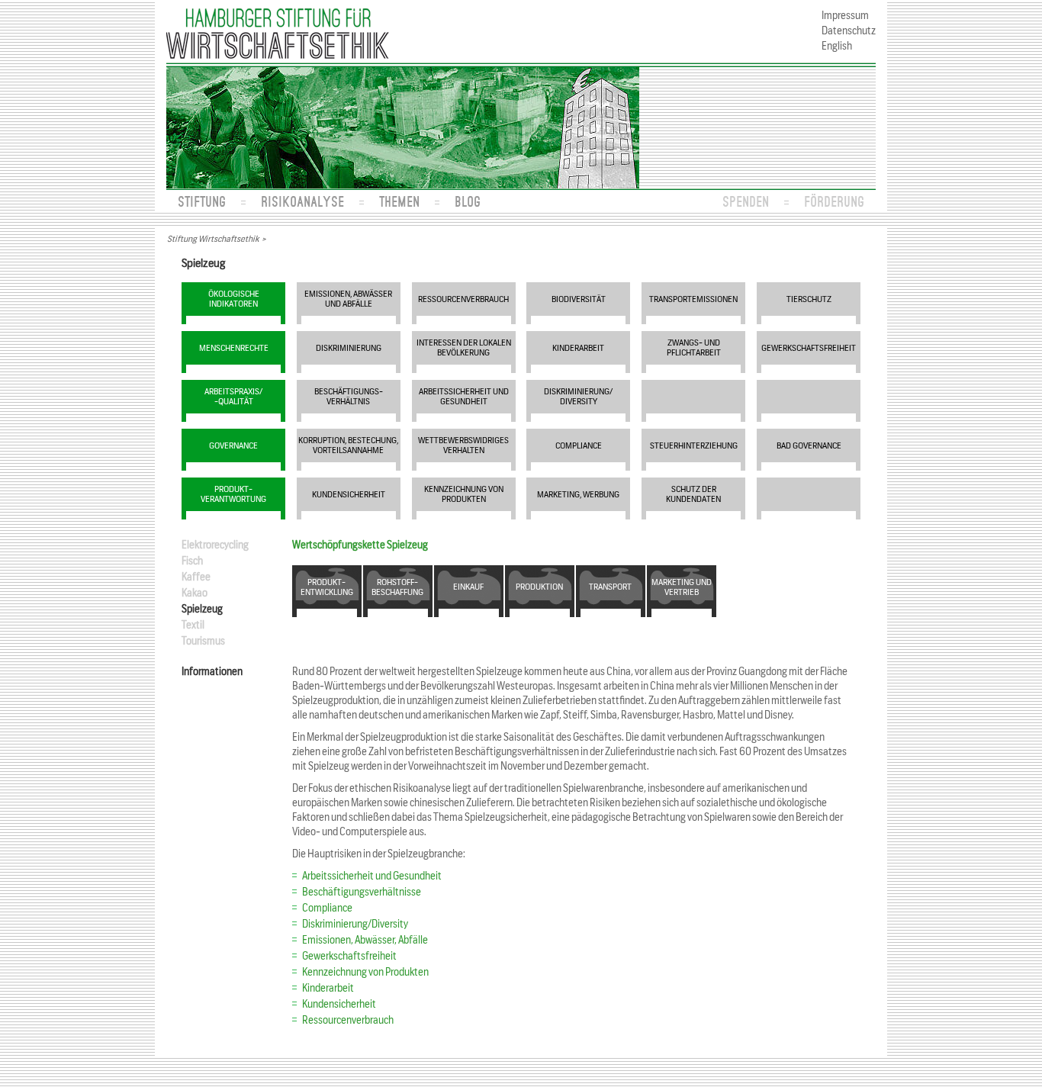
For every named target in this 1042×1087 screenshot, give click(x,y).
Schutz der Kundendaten (693, 494)
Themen (399, 201)
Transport (610, 586)
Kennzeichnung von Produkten (463, 494)
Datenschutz (849, 30)
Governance (233, 445)
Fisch (192, 561)
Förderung (834, 201)
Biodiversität (579, 299)
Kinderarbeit (578, 348)
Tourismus (203, 641)
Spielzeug (202, 609)
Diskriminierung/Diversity (355, 924)
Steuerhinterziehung (694, 445)
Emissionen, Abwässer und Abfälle (348, 298)
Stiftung (202, 201)
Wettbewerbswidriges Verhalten (463, 445)
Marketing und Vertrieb (681, 587)
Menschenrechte (234, 348)
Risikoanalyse (302, 201)
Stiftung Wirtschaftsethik (213, 238)
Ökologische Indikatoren (233, 298)
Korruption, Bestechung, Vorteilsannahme (348, 445)
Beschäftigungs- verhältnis (348, 396)
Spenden (745, 201)
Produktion (539, 586)
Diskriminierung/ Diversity (578, 396)
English (837, 46)
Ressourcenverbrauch (463, 299)
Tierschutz (808, 299)
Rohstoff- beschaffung (397, 587)
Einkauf (468, 586)
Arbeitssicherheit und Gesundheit (464, 396)
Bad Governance (809, 445)
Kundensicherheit (348, 494)
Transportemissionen (693, 299)
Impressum (845, 15)
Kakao (194, 593)
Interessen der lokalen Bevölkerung (463, 347)
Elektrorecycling (215, 545)
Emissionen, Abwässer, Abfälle (365, 940)
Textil (193, 625)
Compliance (578, 445)
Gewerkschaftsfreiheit (808, 348)
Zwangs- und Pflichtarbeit (694, 347)
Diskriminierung (348, 348)
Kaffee (196, 577)
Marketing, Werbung (578, 494)
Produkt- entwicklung (327, 587)
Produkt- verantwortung (233, 494)
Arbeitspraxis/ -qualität (233, 396)
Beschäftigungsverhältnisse (361, 892)
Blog (468, 201)
